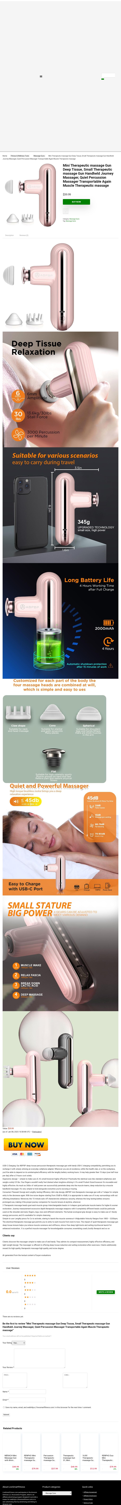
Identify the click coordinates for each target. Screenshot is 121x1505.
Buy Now (76, 202)
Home (5, 156)
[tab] (9, 235)
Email (5, 1400)
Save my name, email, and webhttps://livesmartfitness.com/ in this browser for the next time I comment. (48, 1407)
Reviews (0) (24, 235)
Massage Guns (39, 156)
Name (6, 1392)
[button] (41, 76)
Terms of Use (88, 1503)
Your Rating (7, 1343)
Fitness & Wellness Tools (20, 156)
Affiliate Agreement (90, 1492)
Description (9, 235)
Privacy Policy (88, 1499)
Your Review (8, 1367)
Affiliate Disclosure (90, 1496)
